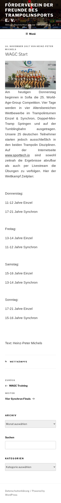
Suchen (9, 437)
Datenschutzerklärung (17, 490)
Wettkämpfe (18, 362)
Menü (32, 33)
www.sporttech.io (17, 155)
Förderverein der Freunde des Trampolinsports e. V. (29, 13)
